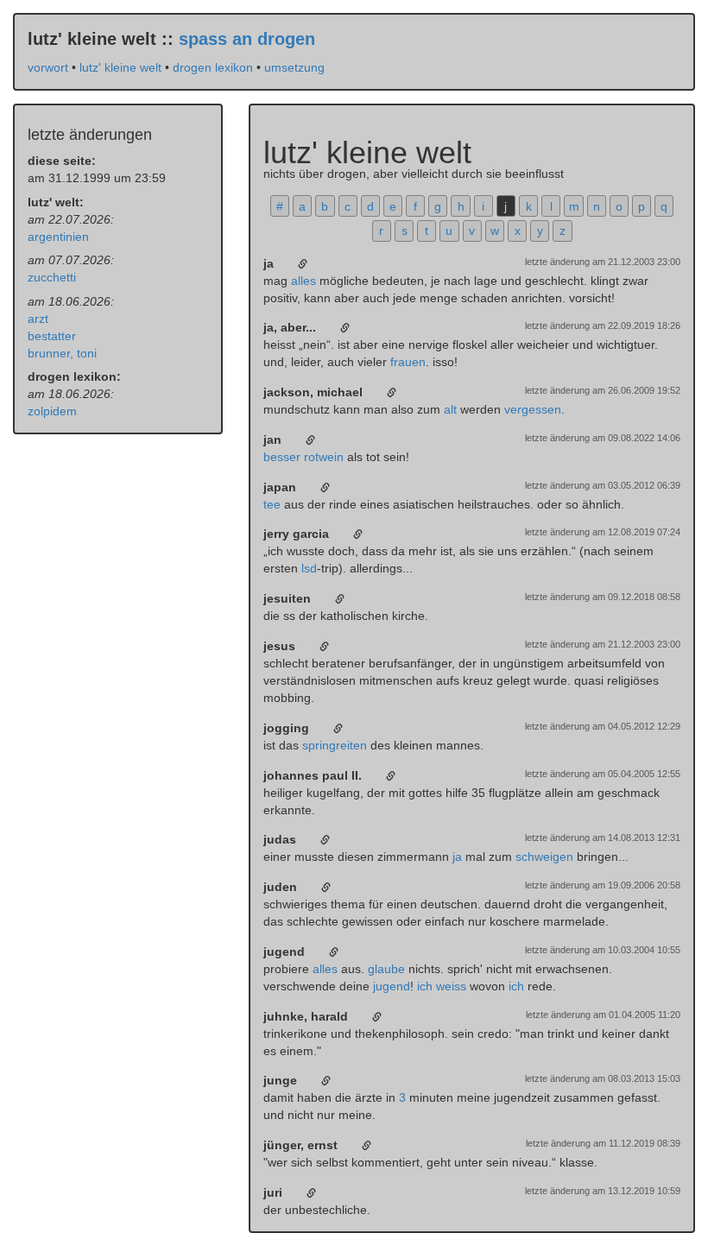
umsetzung (294, 67)
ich (425, 986)
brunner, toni (62, 353)
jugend (391, 986)
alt (450, 409)
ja (457, 856)
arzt (38, 319)
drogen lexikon (213, 67)
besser (281, 457)
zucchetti (52, 277)
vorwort (48, 67)
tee (272, 504)
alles (303, 281)
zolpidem (52, 411)
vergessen (532, 409)
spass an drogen (247, 38)
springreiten (334, 745)
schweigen (544, 856)
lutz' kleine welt (120, 67)
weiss (451, 986)
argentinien (58, 236)
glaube (386, 969)
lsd (309, 568)
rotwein (324, 457)
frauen (408, 362)
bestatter (52, 336)
